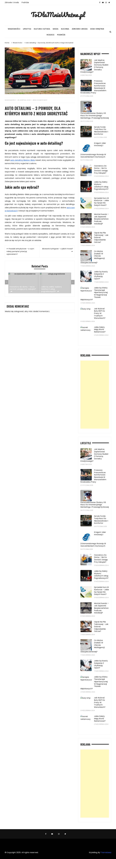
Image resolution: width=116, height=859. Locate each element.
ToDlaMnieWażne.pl (58, 14)
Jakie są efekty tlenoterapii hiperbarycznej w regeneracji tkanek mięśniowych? (94, 293)
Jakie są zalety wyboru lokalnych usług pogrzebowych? (51, 289)
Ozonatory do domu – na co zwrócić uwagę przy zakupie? (23, 288)
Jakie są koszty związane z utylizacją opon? (101, 275)
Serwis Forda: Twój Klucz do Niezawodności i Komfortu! (101, 130)
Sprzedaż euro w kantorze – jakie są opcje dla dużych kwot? (101, 201)
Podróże (25, 2)
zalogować (19, 311)
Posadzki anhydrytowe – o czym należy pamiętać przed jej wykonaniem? (20, 251)
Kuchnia (65, 29)
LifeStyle (27, 29)
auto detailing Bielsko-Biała (22, 160)
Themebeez (105, 852)
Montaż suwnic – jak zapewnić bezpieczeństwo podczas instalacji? (101, 219)
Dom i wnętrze (97, 29)
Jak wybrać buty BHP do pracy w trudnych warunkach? (99, 313)
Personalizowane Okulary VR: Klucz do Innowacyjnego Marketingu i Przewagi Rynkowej (94, 115)
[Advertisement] (94, 394)
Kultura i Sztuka (42, 29)
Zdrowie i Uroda (12, 2)
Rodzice (50, 34)
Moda (55, 29)
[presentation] (6, 282)
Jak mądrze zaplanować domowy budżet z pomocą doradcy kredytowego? (94, 66)
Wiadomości (14, 29)
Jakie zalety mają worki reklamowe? (99, 329)
